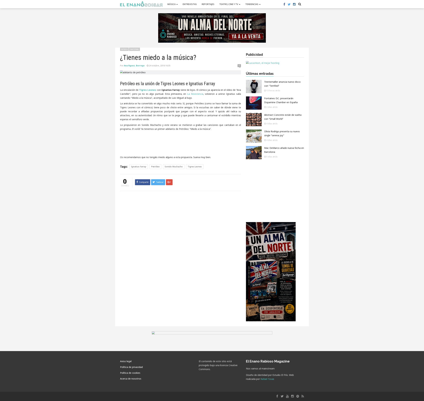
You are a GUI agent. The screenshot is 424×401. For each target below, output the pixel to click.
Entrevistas (190, 4)
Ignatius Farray (138, 166)
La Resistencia (195, 93)
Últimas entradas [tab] (260, 74)
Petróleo (155, 166)
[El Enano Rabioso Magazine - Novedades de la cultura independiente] (141, 4)
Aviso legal (126, 361)
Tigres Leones (195, 166)
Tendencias (252, 4)
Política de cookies (130, 372)
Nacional (134, 49)
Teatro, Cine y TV (229, 4)
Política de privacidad (131, 367)
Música (171, 4)
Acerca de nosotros (130, 378)
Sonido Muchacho (174, 166)
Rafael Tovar (267, 378)
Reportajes (208, 4)
